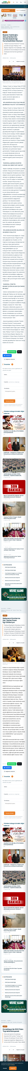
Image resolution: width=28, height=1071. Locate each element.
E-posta (11, 382)
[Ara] (17, 2)
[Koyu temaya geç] (21, 2)
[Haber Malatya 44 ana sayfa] (6, 2)
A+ (13, 61)
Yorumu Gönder (10, 401)
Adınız (5, 374)
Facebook (8, 355)
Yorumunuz (6, 388)
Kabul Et (13, 1068)
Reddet (5, 1068)
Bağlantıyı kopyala (20, 61)
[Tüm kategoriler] (25, 2)
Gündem (8, 24)
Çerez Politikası (11, 1064)
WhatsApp (12, 351)
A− (9, 61)
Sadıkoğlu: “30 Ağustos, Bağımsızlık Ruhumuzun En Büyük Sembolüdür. (20, 10)
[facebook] (25, 6)
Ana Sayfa (3, 24)
